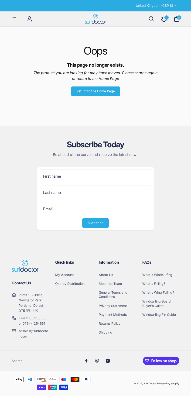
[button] (14, 19)
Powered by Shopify (168, 383)
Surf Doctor (149, 383)
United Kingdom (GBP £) (154, 5)
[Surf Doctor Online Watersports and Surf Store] (25, 270)
